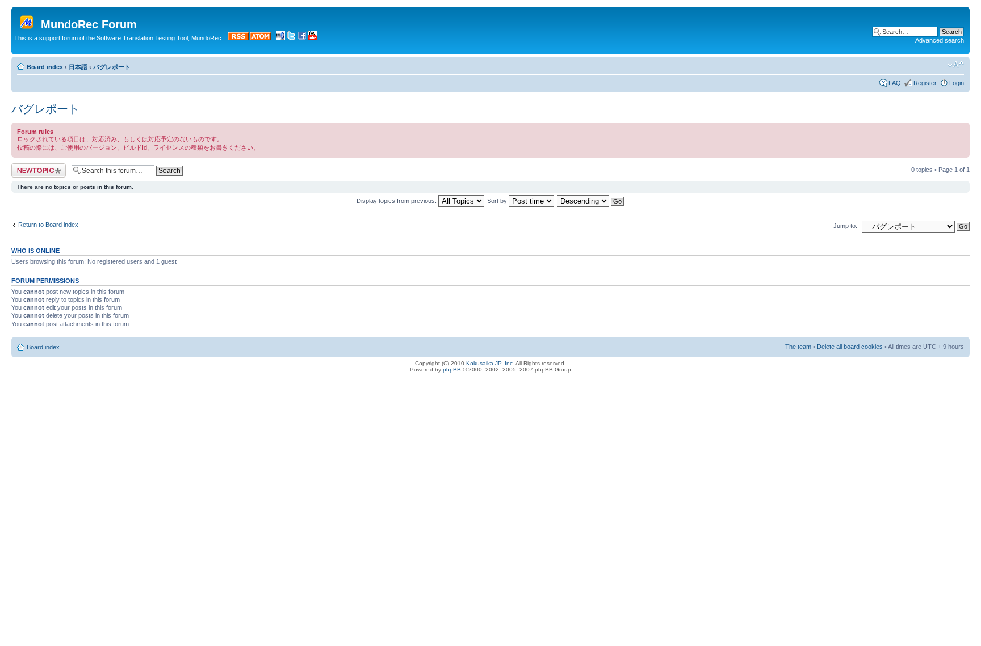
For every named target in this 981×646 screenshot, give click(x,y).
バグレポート (112, 67)
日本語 (78, 67)
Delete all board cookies (850, 346)
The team (798, 346)
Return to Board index (48, 224)
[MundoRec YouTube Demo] (312, 38)
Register (925, 82)
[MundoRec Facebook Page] (302, 38)
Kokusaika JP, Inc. (490, 363)
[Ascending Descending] (591, 200)
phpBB (452, 369)
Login (956, 82)
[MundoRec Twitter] (291, 38)
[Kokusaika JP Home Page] (280, 38)
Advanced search (939, 40)
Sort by (498, 200)
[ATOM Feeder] (260, 38)
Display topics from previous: (397, 200)
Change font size (956, 65)
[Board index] (27, 20)
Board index (45, 67)
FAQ (894, 82)
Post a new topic (34, 166)
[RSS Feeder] (238, 38)
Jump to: (845, 225)
